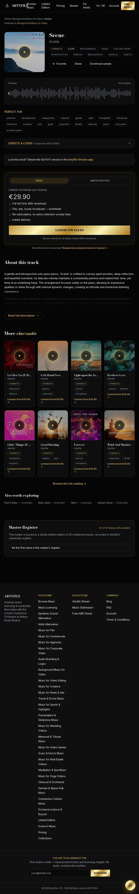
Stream (74, 5)
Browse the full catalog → (69, 483)
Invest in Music (47, 826)
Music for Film (46, 630)
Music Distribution (82, 607)
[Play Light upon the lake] (86, 356)
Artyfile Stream (81, 601)
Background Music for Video (28, 18)
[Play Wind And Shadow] (119, 425)
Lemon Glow (113, 502)
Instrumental (88, 49)
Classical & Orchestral (51, 782)
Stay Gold (51, 502)
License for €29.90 (69, 230)
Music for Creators (49, 686)
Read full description (21, 315)
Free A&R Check (82, 613)
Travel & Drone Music (51, 698)
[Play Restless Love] (119, 356)
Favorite (59, 63)
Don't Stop (18, 502)
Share (78, 63)
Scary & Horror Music (51, 753)
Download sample (100, 63)
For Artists (86, 5)
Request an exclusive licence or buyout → (84, 248)
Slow (71, 49)
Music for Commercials (51, 636)
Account (114, 5)
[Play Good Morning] (53, 425)
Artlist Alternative (48, 624)
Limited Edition (46, 5)
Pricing (60, 5)
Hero (81, 502)
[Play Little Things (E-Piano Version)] (20, 425)
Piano (105, 49)
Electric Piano (122, 49)
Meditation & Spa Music (52, 770)
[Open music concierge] (130, 885)
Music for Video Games (52, 747)
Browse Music (31, 5)
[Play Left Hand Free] (53, 356)
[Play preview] (25, 52)
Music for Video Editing (52, 680)
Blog (109, 601)
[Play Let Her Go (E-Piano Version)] (20, 356)
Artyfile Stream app (80, 159)
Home (7, 18)
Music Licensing (47, 607)
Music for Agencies (49, 642)
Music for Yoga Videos (52, 776)
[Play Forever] (86, 425)
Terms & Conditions (118, 619)
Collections (45, 838)
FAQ (108, 607)
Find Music (128, 5)
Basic (39, 180)
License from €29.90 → (18, 400)
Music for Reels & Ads (51, 692)
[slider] (69, 93)
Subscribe (100, 873)
